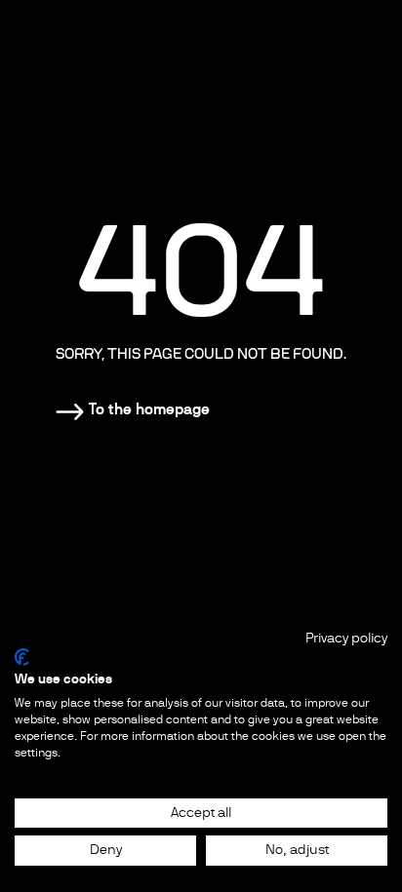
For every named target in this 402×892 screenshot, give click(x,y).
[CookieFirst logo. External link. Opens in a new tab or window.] (22, 657)
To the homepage (149, 409)
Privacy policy (346, 638)
